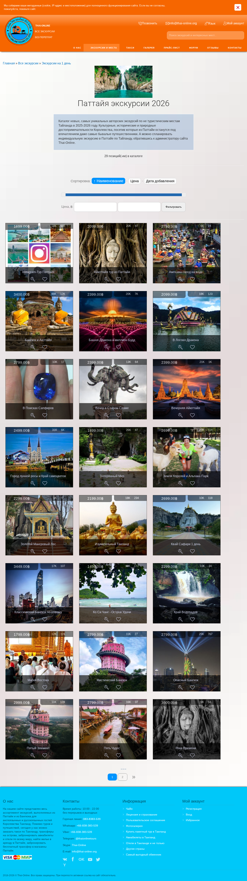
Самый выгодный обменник (143, 854)
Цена (134, 181)
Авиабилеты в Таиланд (140, 837)
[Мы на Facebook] (73, 859)
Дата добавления (160, 181)
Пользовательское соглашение (145, 820)
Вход (189, 814)
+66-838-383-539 (87, 825)
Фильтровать (174, 206)
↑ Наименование (108, 181)
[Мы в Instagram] (106, 859)
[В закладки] (45, 279)
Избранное (193, 820)
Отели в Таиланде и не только (145, 843)
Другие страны (135, 848)
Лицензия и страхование (141, 814)
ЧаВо (129, 808)
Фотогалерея (134, 825)
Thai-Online (79, 845)
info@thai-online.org (84, 851)
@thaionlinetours (86, 838)
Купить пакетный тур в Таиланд (146, 831)
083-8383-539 (92, 819)
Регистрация (194, 808)
